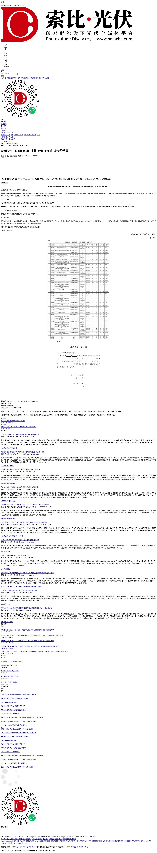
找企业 (7, 141)
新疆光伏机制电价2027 (8, 586)
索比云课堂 (4, 132)
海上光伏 (10, 622)
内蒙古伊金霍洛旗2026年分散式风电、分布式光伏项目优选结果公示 (22, 452)
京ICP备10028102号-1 (29, 847)
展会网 (103, 841)
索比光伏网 (19, 847)
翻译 (2, 139)
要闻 (2, 135)
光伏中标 (7, 569)
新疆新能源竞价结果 (22, 586)
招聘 (22, 6)
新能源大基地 (12, 78)
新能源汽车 (109, 841)
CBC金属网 (12, 841)
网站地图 (52, 839)
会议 (2, 143)
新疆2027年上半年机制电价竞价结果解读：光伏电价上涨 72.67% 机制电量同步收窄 (27, 573)
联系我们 (16, 839)
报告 (12, 137)
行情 (2, 137)
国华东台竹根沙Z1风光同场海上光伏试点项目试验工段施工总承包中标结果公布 (26, 608)
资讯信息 (16, 145)
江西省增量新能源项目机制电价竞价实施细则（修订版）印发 (20, 469)
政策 (15, 135)
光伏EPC (8, 551)
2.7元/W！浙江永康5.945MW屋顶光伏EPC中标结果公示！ (19, 590)
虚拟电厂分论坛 (44, 78)
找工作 (3, 141)
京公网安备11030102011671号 (78, 847)
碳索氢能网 (66, 839)
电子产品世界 (134, 841)
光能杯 (15, 143)
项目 (28, 135)
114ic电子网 (147, 841)
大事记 (34, 839)
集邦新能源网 (53, 841)
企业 (5, 135)
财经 (12, 135)
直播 (13, 6)
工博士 (14, 843)
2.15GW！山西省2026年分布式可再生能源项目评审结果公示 (20, 434)
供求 (19, 6)
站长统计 (45, 839)
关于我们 (4, 839)
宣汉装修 (9, 843)
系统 (5, 137)
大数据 (13, 139)
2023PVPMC (5, 841)
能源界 (72, 841)
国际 (18, 135)
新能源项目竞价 (6, 483)
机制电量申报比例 (35, 586)
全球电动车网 (79, 841)
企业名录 (7, 143)
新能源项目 (10, 405)
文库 (8, 139)
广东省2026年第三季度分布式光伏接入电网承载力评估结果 (20, 487)
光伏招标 (4, 622)
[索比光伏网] (78, 24)
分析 (8, 137)
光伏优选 (11, 466)
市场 (8, 135)
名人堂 (14, 132)
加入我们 (10, 839)
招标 (25, 135)
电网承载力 (12, 501)
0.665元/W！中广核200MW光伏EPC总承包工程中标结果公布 (20, 540)
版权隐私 (39, 839)
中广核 (3, 551)
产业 (38, 135)
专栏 (16, 6)
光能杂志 (73, 839)
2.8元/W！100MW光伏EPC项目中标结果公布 (15, 555)
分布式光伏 (4, 448)
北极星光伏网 (21, 841)
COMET (3, 843)
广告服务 (22, 839)
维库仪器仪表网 (118, 841)
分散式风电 (12, 518)
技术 (34, 135)
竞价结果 (4, 405)
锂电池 (68, 841)
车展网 (141, 841)
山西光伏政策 (12, 448)
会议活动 (4, 6)
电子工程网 (61, 841)
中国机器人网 (96, 841)
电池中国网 (87, 841)
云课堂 (9, 6)
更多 (2, 626)
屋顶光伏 (4, 604)
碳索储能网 (58, 839)
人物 (31, 135)
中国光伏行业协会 (23, 843)
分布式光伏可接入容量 (15, 536)
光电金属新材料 (33, 78)
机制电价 (14, 483)
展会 (11, 143)
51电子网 (127, 841)
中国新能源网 (30, 841)
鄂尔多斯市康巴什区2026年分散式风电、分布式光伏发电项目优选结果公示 (25, 505)
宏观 (21, 135)
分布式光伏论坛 (22, 78)
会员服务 (28, 839)
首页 (9, 145)
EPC (2, 569)
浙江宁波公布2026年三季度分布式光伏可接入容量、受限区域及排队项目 (24, 522)
